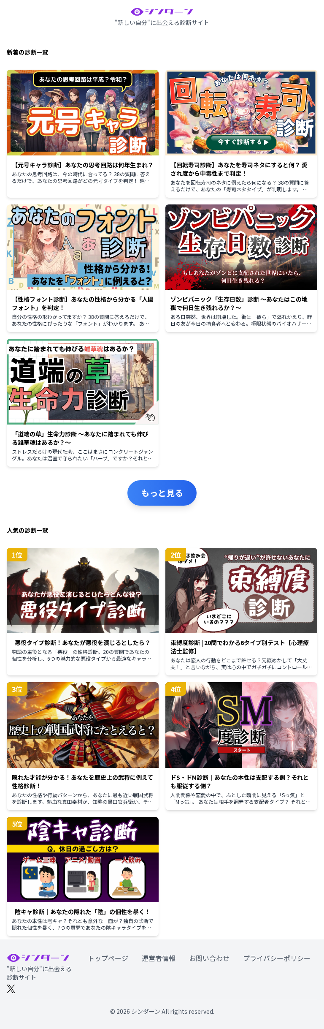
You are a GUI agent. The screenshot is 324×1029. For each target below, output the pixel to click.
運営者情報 (159, 958)
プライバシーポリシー (276, 958)
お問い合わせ (209, 958)
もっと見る (162, 493)
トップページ (108, 958)
